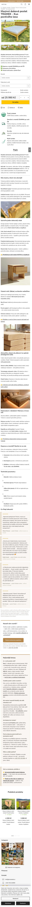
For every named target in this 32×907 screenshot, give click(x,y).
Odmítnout (8, 903)
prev (1, 806)
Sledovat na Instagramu (13, 867)
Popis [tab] (15, 150)
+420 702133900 (10, 883)
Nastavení (15, 898)
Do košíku (15, 102)
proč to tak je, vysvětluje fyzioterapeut (15, 677)
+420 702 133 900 (20, 1)
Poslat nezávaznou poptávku (13, 640)
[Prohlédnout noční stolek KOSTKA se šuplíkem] (15, 271)
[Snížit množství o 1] (21, 97)
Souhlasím (23, 903)
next (29, 806)
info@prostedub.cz (11, 1)
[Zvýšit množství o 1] (28, 97)
